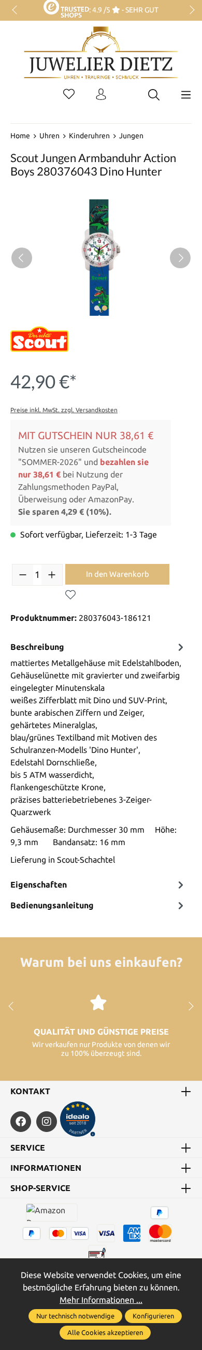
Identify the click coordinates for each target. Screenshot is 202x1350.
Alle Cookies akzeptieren (105, 1332)
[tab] (98, 756)
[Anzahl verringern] (22, 574)
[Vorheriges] (21, 258)
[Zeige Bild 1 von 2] (96, 308)
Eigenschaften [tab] (38, 884)
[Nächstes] (180, 258)
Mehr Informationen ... (101, 1299)
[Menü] (186, 94)
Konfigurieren (153, 1315)
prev (15, 10)
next (189, 10)
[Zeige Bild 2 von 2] (104, 308)
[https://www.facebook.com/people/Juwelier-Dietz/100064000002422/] (20, 1121)
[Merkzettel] (69, 95)
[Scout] (39, 339)
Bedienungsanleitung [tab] (52, 905)
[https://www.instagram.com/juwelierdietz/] (46, 1121)
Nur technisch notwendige (75, 1315)
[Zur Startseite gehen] (101, 61)
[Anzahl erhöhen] (51, 574)
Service (27, 1147)
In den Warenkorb (117, 574)
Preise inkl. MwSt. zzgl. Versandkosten (64, 410)
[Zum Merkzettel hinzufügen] (70, 595)
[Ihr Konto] (101, 95)
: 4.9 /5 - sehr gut (123, 10)
